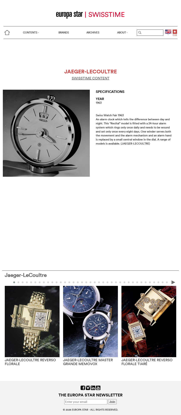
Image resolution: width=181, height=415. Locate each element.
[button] (14, 282)
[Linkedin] (93, 387)
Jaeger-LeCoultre (26, 275)
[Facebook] (83, 387)
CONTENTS (30, 32)
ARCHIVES (92, 32)
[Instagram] (88, 387)
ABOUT (121, 32)
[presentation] (8, 282)
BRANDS (64, 32)
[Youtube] (98, 387)
